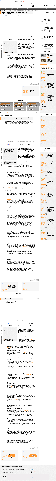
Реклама (22, 2)
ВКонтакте (32, 469)
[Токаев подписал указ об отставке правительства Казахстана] (25, 286)
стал (31, 339)
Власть (18, 8)
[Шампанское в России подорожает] (43, 110)
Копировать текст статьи (1, 57)
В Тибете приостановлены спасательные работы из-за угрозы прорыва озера (10, 162)
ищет (34, 391)
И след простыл (28, 6)
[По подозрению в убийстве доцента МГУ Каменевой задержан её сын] (25, 455)
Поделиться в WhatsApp (1, 51)
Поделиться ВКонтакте (1, 41)
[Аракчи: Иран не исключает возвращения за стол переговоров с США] (4, 287)
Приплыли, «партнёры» (53, 6)
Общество (29, 8)
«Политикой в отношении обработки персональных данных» (33, 477)
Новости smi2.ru (3, 296)
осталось (32, 425)
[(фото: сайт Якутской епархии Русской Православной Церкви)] (10, 188)
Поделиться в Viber (1, 53)
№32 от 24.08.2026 (19, 1)
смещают (16, 399)
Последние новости (48, 10)
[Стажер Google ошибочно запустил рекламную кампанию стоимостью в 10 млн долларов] (43, 98)
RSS (30, 469)
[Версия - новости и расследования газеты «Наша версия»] (7, 2)
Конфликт (23, 8)
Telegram (31, 469)
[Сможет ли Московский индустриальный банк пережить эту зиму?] (43, 75)
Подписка (17, 2)
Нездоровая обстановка (9, 52)
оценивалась (9, 347)
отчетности (30, 362)
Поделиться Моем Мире (1, 45)
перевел (12, 379)
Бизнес (34, 8)
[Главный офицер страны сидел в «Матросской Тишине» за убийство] (43, 182)
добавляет (19, 439)
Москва (47, 8)
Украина (13, 8)
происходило (23, 352)
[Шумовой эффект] (43, 145)
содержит (26, 410)
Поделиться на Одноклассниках (1, 48)
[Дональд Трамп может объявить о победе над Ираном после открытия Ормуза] (4, 455)
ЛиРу (33, 469)
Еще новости (48, 49)
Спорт (38, 8)
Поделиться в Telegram (1, 55)
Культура (42, 8)
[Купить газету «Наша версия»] (15, 1)
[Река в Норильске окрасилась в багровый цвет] (43, 155)
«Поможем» (9, 199)
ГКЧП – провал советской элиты (40, 7)
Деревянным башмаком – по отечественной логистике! (9, 340)
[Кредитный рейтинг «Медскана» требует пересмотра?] (43, 163)
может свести (15, 434)
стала (12, 386)
